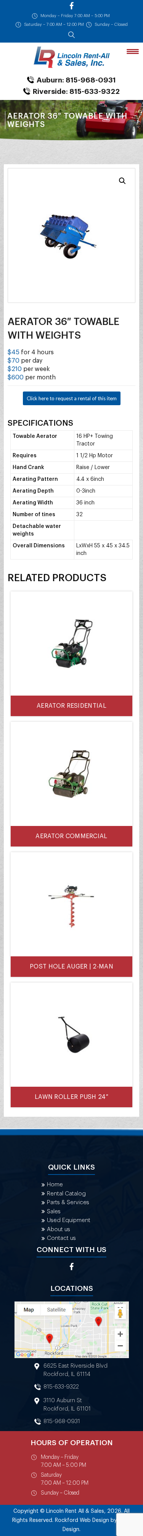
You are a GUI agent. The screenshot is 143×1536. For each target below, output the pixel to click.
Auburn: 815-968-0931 (76, 80)
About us (58, 1229)
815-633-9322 (61, 1387)
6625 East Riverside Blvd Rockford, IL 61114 (75, 1370)
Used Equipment (68, 1220)
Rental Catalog (66, 1194)
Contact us (61, 1238)
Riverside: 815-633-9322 (76, 91)
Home (55, 1184)
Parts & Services (68, 1202)
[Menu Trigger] (133, 51)
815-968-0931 (61, 1421)
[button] (122, 181)
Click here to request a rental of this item (72, 398)
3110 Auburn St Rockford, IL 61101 (67, 1405)
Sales (54, 1211)
